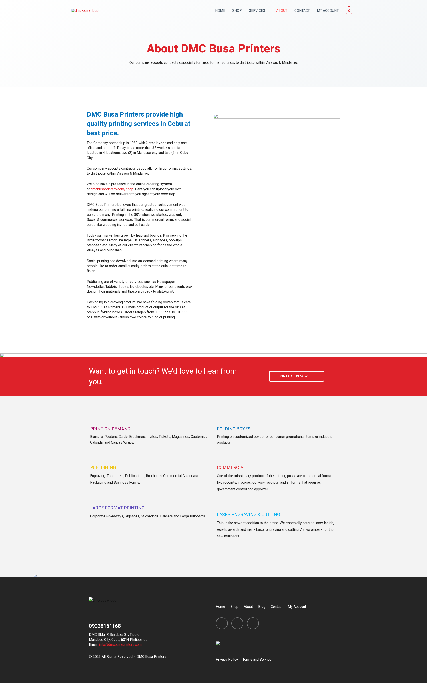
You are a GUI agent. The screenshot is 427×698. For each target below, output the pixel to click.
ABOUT (281, 10)
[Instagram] (237, 623)
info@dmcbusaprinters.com (120, 644)
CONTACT (302, 10)
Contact (276, 607)
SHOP (237, 10)
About (248, 607)
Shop (234, 607)
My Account (297, 607)
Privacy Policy (227, 659)
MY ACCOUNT (328, 10)
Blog (261, 607)
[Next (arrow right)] (27, 695)
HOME (220, 10)
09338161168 (105, 626)
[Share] (27, 688)
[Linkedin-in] (253, 623)
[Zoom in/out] (65, 688)
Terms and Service (256, 659)
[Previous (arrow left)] (9, 695)
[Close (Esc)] (9, 688)
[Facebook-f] (222, 623)
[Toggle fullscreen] (46, 688)
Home (220, 607)
